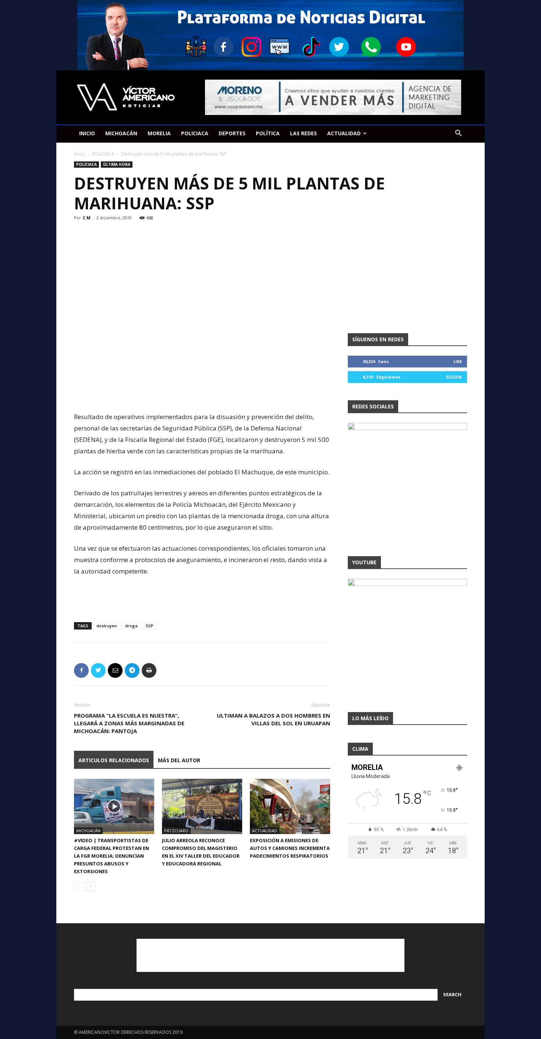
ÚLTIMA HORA (116, 164)
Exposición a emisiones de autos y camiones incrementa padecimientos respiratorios (290, 848)
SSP (149, 625)
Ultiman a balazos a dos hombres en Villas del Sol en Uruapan (273, 719)
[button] (458, 133)
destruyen (106, 625)
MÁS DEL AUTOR (179, 760)
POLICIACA (194, 133)
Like (457, 361)
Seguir (454, 377)
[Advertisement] (202, 392)
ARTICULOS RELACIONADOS (113, 760)
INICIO (87, 133)
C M (87, 217)
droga (131, 625)
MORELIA (159, 133)
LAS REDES (303, 133)
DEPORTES (232, 133)
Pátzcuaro (176, 830)
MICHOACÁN (121, 133)
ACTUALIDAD (344, 133)
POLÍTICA (268, 133)
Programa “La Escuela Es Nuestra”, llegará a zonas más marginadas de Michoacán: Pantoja (129, 723)
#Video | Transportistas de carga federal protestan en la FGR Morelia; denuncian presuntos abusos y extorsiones (111, 856)
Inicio (79, 154)
